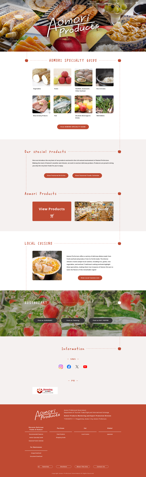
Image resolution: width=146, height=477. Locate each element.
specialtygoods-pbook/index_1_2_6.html (62, 107)
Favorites (128, 3)
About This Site (82, 466)
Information (73, 349)
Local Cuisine (85, 434)
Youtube (85, 367)
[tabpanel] (73, 26)
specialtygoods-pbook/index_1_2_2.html (62, 80)
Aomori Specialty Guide (36, 437)
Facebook (69, 367)
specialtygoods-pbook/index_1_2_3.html (105, 80)
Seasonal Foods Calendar (36, 441)
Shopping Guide (60, 437)
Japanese (110, 434)
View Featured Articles (56, 175)
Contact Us (101, 466)
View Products (61, 434)
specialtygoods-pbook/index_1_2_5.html (41, 107)
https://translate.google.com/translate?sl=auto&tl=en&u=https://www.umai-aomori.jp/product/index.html (51, 211)
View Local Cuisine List (90, 278)
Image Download (36, 453)
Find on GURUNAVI (45, 320)
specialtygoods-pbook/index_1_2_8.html (83, 107)
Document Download (36, 456)
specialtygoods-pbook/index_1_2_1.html (41, 80)
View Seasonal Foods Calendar (87, 175)
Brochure (63, 466)
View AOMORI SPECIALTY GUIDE (73, 127)
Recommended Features (36, 434)
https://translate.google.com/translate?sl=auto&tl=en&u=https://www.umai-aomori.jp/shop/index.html (94, 211)
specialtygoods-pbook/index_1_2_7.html (83, 80)
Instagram (61, 367)
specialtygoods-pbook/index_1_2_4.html (105, 107)
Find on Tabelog (73, 320)
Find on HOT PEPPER (101, 320)
